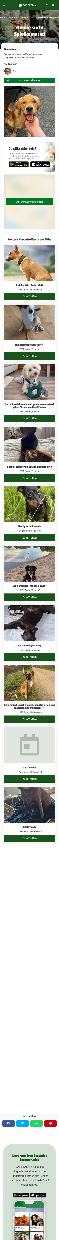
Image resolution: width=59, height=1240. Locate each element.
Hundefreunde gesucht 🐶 (29, 344)
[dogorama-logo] (27, 5)
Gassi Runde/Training (29, 645)
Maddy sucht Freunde (29, 526)
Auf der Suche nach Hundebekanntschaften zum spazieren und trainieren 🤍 (29, 706)
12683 (32, 17)
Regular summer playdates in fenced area (29, 466)
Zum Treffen (29, 296)
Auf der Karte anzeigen (29, 201)
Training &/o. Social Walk (29, 285)
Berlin (23, 17)
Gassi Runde (29, 767)
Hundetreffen (13, 17)
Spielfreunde (29, 827)
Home (2, 17)
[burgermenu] (4, 5)
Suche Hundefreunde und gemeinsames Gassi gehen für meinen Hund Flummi (29, 406)
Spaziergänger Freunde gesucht (29, 585)
